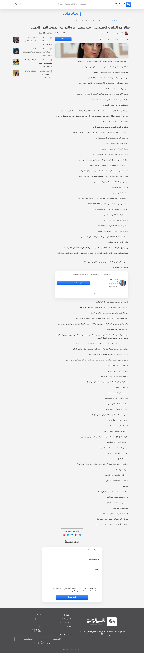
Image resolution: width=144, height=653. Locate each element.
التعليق (97, 570)
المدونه (121, 20)
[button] (94, 294)
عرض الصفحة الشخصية (74, 283)
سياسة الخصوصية (65, 623)
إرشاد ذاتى (114, 20)
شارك (62, 39)
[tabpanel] (91, 283)
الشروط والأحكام (66, 619)
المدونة (39, 627)
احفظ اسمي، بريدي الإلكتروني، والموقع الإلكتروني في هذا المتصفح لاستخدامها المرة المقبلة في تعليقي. (74, 590)
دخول (35, 643)
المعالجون (38, 619)
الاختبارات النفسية (36, 623)
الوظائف (68, 627)
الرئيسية (129, 20)
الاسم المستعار (94, 550)
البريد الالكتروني (94, 559)
